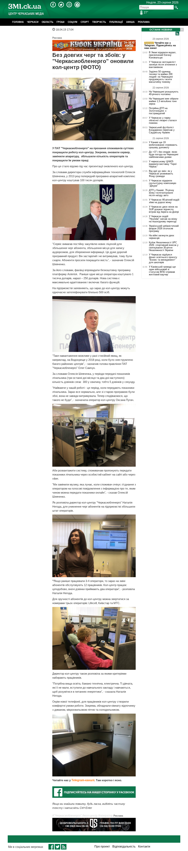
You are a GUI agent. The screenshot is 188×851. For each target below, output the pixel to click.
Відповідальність (123, 846)
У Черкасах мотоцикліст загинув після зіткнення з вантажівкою (163, 65)
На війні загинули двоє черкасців (161, 236)
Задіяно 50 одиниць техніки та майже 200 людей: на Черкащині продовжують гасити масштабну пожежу (161, 76)
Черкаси (32, 22)
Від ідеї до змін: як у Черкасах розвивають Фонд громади (161, 174)
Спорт (85, 22)
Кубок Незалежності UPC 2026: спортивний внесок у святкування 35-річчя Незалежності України (163, 246)
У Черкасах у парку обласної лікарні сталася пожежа (163, 120)
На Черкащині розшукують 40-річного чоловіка (163, 93)
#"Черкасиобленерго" (67, 815)
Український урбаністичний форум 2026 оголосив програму (164, 228)
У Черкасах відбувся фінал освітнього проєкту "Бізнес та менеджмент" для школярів (163, 258)
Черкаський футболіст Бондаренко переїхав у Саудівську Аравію (162, 130)
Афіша (130, 22)
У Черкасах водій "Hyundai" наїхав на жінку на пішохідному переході (163, 219)
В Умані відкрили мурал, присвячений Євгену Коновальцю (162, 55)
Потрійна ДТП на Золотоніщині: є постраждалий (158, 111)
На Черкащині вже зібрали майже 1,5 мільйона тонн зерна (163, 101)
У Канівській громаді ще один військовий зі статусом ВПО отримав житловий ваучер (162, 271)
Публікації (116, 22)
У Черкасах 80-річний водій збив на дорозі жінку (164, 201)
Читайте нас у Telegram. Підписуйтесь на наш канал (160, 45)
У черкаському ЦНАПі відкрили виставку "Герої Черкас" (163, 164)
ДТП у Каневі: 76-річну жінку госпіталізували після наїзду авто (161, 193)
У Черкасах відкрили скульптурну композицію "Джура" (162, 183)
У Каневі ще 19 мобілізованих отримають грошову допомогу (163, 145)
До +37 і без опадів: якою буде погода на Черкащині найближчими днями (163, 154)
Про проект (102, 846)
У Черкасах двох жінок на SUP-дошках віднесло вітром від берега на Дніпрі (164, 209)
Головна (18, 22)
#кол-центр (89, 815)
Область (47, 22)
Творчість (99, 22)
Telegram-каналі (82, 780)
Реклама (144, 22)
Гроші (60, 22)
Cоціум (72, 22)
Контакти (144, 846)
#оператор (105, 815)
